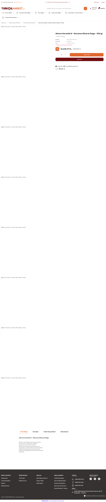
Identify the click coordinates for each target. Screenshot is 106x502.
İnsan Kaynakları (5, 480)
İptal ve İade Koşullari (60, 480)
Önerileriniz (64, 431)
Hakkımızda (4, 478)
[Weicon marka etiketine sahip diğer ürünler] (60, 30)
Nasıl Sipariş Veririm (42, 478)
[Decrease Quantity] (57, 54)
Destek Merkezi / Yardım (60, 488)
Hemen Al (79, 59)
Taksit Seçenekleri (50, 431)
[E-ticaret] (52, 501)
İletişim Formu (23, 480)
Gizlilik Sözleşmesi (59, 478)
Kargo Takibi (40, 480)
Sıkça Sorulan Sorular (60, 486)
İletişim (3, 483)
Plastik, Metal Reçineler (72, 39)
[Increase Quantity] (65, 54)
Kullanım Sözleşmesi (59, 483)
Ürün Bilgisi (24, 431)
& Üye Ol (94, 9)
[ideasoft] (45, 501)
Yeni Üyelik (22, 478)
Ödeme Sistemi (5, 486)
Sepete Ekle (87, 54)
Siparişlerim (40, 483)
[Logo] (13, 8)
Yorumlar (36, 431)
